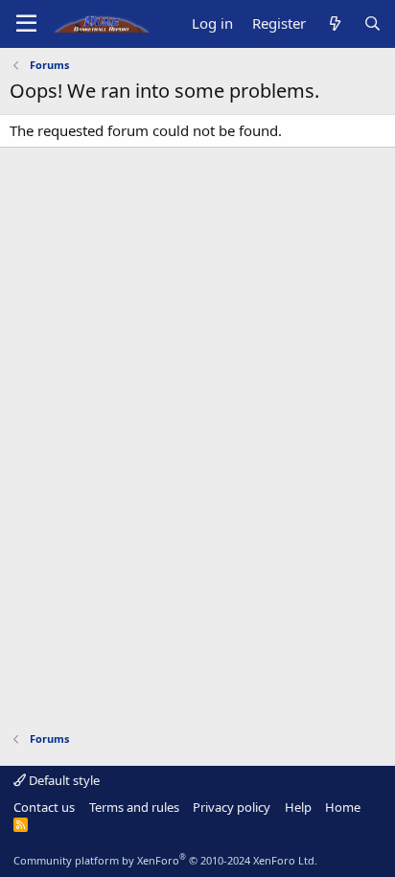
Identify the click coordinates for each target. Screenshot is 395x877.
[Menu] (26, 24)
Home (342, 807)
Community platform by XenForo (165, 860)
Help (298, 807)
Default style (63, 780)
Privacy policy (231, 807)
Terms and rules (134, 807)
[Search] (372, 23)
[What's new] (334, 23)
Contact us (44, 807)
